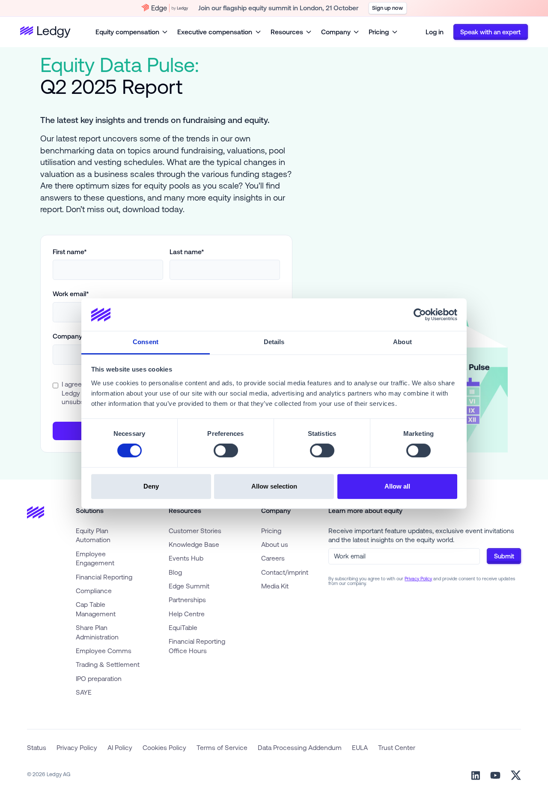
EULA (360, 747)
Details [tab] (274, 342)
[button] (131, 32)
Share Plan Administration (97, 632)
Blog (175, 572)
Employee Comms (103, 650)
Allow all (397, 486)
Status (36, 747)
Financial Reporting (104, 577)
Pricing (271, 530)
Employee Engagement (95, 558)
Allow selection (274, 486)
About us (274, 544)
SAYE (84, 692)
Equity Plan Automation (93, 535)
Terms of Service (222, 747)
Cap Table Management (96, 609)
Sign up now (387, 8)
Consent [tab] (145, 342)
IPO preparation (99, 678)
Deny (151, 486)
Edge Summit (189, 586)
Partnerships (187, 599)
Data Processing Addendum (300, 747)
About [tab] (402, 342)
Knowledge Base (194, 544)
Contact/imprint (284, 572)
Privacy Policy (418, 578)
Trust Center (396, 747)
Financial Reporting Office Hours (197, 645)
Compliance (94, 590)
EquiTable (183, 627)
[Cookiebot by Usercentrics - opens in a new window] (419, 314)
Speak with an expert (490, 32)
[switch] (226, 450)
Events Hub (186, 558)
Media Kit (275, 586)
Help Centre (187, 614)
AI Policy (119, 747)
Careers (273, 558)
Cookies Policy (164, 747)
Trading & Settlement (108, 664)
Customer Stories (195, 530)
